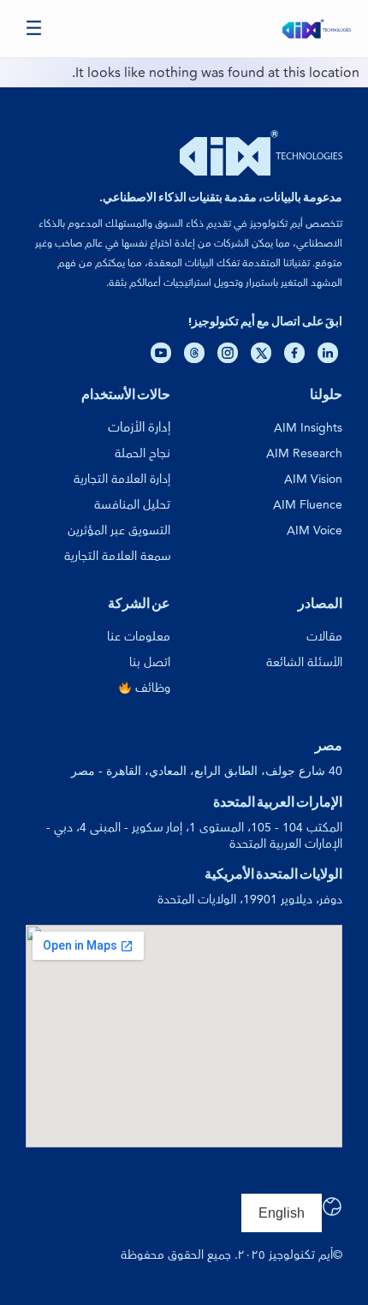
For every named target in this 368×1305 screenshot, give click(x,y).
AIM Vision (313, 479)
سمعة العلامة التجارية (117, 556)
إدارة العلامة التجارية (122, 479)
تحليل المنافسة (132, 505)
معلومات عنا (138, 637)
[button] (34, 28)
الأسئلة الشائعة (304, 662)
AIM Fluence (307, 505)
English (281, 1213)
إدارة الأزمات (139, 428)
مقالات (324, 637)
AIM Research (304, 453)
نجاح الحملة (142, 453)
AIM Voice (314, 530)
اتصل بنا (149, 662)
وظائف (151, 688)
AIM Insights (308, 428)
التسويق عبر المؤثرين (119, 530)
